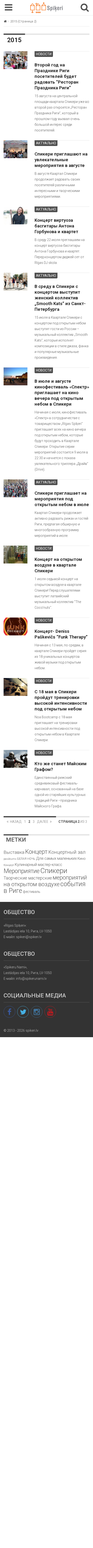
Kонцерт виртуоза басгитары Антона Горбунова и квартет (56, 226)
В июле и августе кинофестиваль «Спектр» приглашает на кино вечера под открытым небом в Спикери (62, 393)
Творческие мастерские (28, 877)
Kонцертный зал (67, 852)
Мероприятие (22, 871)
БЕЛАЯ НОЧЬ (26, 858)
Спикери (53, 871)
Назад (15, 822)
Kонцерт (36, 851)
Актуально (46, 143)
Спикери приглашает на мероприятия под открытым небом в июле (62, 499)
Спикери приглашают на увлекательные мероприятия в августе (61, 159)
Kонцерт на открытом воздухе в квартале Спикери (58, 565)
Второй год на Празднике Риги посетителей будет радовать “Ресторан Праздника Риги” (56, 76)
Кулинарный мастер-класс (38, 864)
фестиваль (31, 892)
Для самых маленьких (56, 858)
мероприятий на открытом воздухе (45, 881)
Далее (43, 822)
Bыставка (14, 852)
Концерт (9, 865)
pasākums (10, 858)
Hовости (44, 54)
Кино (82, 858)
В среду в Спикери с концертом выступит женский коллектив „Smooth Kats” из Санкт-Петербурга (60, 298)
